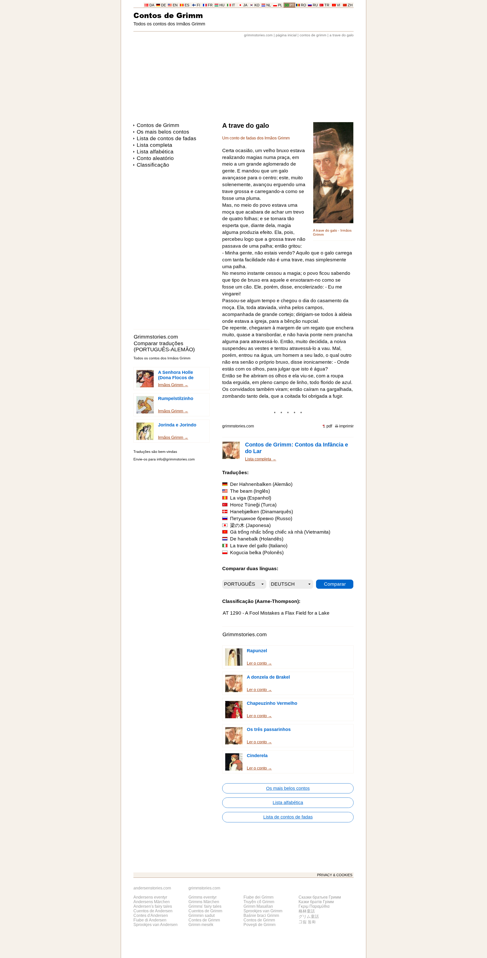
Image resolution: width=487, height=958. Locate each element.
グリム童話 (309, 916)
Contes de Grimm (204, 920)
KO (256, 5)
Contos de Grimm (168, 15)
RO (303, 5)
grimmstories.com (258, 35)
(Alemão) (261, 484)
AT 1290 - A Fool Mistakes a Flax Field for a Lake (276, 613)
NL (268, 5)
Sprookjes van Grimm (263, 911)
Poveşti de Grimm (259, 924)
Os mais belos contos (163, 132)
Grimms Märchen (203, 902)
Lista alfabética (155, 151)
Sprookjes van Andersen (155, 924)
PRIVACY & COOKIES (334, 875)
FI (198, 5)
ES (187, 5)
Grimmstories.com (156, 337)
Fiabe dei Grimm (258, 897)
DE (163, 5)
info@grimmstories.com (176, 459)
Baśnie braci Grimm (261, 915)
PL (280, 5)
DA (151, 5)
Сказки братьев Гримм (320, 897)
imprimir (346, 426)
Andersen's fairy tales (152, 906)
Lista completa (154, 145)
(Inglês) (250, 491)
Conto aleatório (155, 158)
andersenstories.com (152, 888)
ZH (350, 5)
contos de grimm (313, 35)
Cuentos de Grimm (205, 911)
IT (233, 5)
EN (175, 5)
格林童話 (307, 911)
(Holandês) (256, 538)
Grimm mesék (200, 924)
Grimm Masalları (258, 906)
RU (315, 5)
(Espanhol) (250, 498)
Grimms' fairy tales (204, 906)
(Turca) (253, 504)
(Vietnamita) (280, 532)
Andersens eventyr (150, 897)
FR (210, 5)
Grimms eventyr (202, 897)
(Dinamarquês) (261, 511)
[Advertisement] (243, 77)
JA (245, 5)
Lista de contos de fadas (166, 138)
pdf (329, 426)
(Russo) (261, 518)
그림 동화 (307, 922)
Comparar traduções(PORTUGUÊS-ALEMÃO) (164, 346)
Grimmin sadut (201, 915)
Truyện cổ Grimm (259, 902)
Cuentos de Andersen (152, 911)
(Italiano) (258, 545)
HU (221, 5)
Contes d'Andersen (150, 915)
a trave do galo (341, 35)
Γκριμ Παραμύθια (314, 906)
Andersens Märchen (151, 902)
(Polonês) (257, 552)
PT (292, 5)
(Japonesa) (250, 525)
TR (326, 5)
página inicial (286, 35)
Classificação (153, 165)
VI (338, 5)
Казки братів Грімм (316, 902)
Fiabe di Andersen (149, 920)
